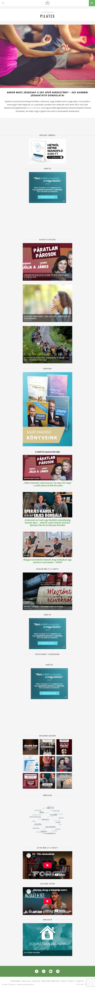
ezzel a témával (33, 107)
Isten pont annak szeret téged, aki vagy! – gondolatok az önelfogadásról (47, 317)
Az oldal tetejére (84, 984)
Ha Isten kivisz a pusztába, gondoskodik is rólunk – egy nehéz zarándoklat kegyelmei (46, 359)
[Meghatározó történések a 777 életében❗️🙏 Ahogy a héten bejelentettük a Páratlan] (64, 747)
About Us (71, 981)
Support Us (80, 981)
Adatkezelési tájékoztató (50, 981)
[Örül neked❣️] (64, 781)
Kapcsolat (36, 981)
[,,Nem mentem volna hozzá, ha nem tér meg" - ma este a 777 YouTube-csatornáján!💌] (64, 764)
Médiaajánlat (16, 981)
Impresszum (26, 981)
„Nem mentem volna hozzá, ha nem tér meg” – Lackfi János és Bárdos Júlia (46, 276)
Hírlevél (64, 981)
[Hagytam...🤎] (30, 747)
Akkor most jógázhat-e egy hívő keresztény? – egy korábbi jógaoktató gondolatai (47, 94)
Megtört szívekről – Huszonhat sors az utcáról (43, 606)
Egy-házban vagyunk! (32, 952)
